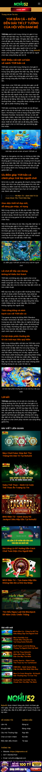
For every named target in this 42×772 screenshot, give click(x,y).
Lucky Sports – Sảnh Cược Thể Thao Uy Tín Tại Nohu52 (25, 661)
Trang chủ (6, 14)
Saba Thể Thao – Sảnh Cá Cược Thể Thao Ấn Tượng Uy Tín (18, 486)
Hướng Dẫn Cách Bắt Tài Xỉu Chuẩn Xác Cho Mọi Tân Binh (25, 681)
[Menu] (39, 3)
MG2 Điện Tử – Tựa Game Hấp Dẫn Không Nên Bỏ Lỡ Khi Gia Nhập (19, 581)
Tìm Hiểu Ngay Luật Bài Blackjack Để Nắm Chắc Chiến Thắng (19, 613)
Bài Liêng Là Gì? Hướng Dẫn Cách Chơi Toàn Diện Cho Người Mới (19, 549)
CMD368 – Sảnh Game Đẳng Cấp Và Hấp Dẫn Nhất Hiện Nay (25, 668)
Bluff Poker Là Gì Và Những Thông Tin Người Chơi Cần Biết (25, 647)
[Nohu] (21, 4)
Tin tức (15, 14)
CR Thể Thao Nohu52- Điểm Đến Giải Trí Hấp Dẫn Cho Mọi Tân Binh (22, 654)
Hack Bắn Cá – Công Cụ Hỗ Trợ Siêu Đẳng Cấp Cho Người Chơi (25, 632)
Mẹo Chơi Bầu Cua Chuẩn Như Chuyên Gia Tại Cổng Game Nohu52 (22, 640)
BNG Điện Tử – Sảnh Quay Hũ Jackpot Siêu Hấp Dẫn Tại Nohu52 (19, 518)
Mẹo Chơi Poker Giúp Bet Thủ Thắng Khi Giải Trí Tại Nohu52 (17, 454)
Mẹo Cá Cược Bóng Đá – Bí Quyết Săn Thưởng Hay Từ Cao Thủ (26, 674)
